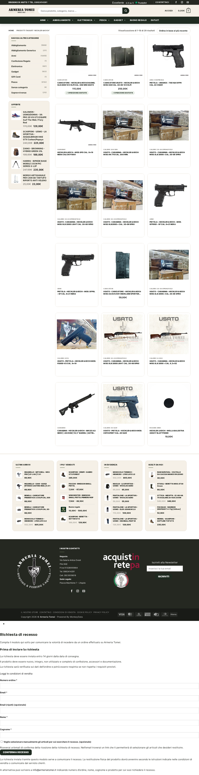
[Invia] (125, 11)
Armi (43, 20)
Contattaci (45, 612)
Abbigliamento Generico (23, 50)
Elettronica (85, 20)
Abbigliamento (62, 20)
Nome (4, 717)
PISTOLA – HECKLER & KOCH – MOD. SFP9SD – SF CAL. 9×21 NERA (165, 223)
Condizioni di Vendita (64, 612)
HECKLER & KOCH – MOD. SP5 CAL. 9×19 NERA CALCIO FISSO (75, 153)
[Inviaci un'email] (188, 2)
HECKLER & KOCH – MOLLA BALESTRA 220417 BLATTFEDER (167, 432)
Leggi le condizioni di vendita (16, 673)
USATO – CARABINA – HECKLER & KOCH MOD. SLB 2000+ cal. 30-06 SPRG (167, 153)
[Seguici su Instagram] (182, 2)
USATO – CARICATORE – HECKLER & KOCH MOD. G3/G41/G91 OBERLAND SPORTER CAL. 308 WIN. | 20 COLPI (122, 292)
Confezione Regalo (20, 61)
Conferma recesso (16, 752)
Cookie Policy (84, 612)
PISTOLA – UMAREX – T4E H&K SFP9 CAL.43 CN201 (166, 84)
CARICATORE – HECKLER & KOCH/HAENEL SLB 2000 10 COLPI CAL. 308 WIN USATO (76, 84)
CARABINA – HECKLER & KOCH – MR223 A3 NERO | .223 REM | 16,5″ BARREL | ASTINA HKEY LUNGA (76, 432)
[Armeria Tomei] (21, 10)
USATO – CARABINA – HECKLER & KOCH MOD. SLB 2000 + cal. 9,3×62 (167, 362)
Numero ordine (8, 680)
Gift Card (15, 76)
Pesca (103, 20)
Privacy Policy (101, 612)
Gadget (118, 20)
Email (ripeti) (13, 705)
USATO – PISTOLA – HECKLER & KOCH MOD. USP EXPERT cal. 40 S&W (122, 432)
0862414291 (40, 2)
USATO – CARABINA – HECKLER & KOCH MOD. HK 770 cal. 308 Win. (121, 153)
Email (3, 692)
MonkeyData (76, 617)
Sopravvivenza (18, 92)
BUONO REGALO (138, 20)
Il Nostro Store (29, 612)
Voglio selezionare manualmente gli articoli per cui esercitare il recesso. (47, 742)
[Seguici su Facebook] (176, 2)
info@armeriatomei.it (44, 769)
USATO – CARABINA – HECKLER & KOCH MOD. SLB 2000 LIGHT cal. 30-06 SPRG (75, 223)
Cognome (6, 729)
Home (11, 30)
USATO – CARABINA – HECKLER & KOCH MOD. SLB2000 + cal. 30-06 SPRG (121, 223)
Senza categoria (19, 87)
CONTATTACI (162, 2)
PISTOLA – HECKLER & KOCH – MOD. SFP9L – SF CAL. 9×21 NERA (76, 292)
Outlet (155, 20)
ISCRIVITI (163, 576)
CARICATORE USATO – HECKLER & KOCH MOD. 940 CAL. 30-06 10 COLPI (121, 84)
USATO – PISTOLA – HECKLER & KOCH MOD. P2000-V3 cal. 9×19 (76, 362)
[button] (184, 11)
